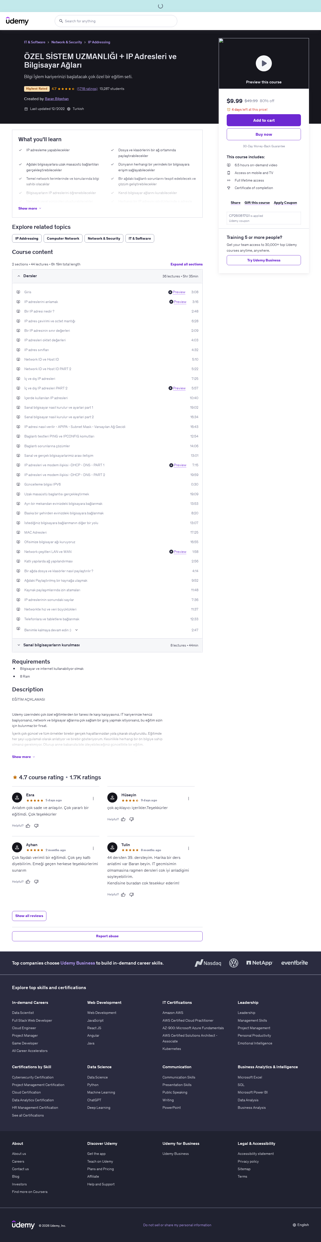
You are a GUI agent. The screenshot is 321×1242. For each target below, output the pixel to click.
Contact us (20, 1169)
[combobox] (116, 21)
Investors (19, 1184)
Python (93, 1084)
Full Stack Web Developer (32, 1020)
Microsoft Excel (250, 1077)
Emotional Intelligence (255, 1043)
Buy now (264, 134)
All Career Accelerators (30, 1050)
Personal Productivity (254, 1035)
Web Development (101, 1012)
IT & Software (34, 42)
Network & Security (66, 42)
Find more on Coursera (29, 1191)
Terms (242, 1176)
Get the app (96, 1153)
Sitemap (244, 1169)
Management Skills (252, 1020)
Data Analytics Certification (33, 1100)
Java (90, 1043)
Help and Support (101, 1184)
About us (19, 1153)
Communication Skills (179, 1077)
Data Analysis (248, 1100)
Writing (168, 1100)
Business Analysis (252, 1107)
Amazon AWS (173, 1012)
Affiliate (93, 1176)
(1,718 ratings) (87, 88)
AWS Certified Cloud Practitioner (188, 1020)
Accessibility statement (256, 1153)
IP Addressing (99, 42)
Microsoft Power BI (253, 1092)
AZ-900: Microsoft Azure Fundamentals (193, 1028)
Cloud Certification (26, 1092)
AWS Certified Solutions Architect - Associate (190, 1038)
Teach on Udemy (100, 1161)
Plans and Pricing (100, 1169)
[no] (36, 826)
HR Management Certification (35, 1107)
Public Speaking (175, 1092)
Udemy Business (77, 963)
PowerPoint (172, 1107)
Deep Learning (98, 1107)
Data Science (97, 1077)
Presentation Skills (177, 1084)
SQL (241, 1084)
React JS (94, 1028)
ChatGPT (94, 1100)
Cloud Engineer (24, 1028)
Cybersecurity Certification (33, 1077)
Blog (15, 1176)
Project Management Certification (38, 1084)
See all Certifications (28, 1115)
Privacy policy (248, 1161)
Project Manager (25, 1035)
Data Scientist (23, 1012)
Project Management (254, 1028)
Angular (93, 1035)
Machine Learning (101, 1092)
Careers (18, 1161)
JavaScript (95, 1020)
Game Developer (25, 1043)
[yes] (28, 826)
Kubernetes (172, 1048)
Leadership (246, 1012)
